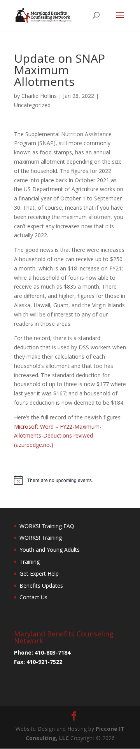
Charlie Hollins (39, 95)
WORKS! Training (40, 537)
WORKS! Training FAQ (46, 526)
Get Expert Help (39, 573)
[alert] (70, 480)
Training (29, 561)
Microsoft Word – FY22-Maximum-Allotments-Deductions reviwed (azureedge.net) (58, 436)
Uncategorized (32, 105)
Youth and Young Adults (49, 549)
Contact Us (33, 597)
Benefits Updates (41, 585)
